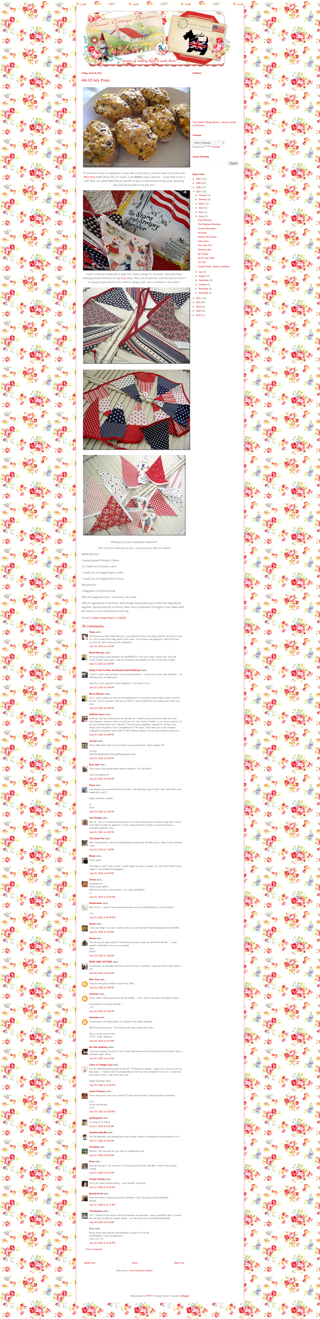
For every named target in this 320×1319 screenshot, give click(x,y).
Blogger (185, 1296)
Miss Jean (94, 764)
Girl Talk (202, 262)
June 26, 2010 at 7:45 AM (101, 955)
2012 (198, 302)
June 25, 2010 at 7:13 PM (101, 849)
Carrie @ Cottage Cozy (100, 1065)
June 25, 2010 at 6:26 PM (101, 811)
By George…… (205, 254)
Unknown (94, 994)
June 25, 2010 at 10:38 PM (102, 917)
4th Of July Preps (206, 258)
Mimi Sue (94, 979)
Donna (92, 938)
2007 (198, 179)
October (203, 284)
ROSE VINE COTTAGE (100, 962)
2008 (198, 183)
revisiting (202, 232)
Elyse (92, 785)
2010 (198, 191)
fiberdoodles (95, 903)
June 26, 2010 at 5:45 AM (101, 932)
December (204, 293)
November (204, 288)
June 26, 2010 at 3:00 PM (101, 987)
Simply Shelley (97, 1179)
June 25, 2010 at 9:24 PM (101, 873)
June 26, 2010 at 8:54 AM (101, 973)
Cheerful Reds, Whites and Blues (214, 266)
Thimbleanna (96, 1211)
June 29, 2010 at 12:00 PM (102, 1243)
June (201, 216)
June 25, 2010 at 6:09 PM (101, 734)
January (203, 195)
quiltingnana (95, 1118)
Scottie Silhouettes (207, 228)
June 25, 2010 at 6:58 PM (101, 832)
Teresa (92, 879)
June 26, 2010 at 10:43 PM (102, 1085)
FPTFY (149, 1296)
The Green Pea (96, 838)
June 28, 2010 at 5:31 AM (101, 1222)
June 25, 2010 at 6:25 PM (101, 758)
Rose (91, 1161)
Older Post (179, 1263)
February (203, 199)
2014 (198, 311)
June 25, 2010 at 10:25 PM (102, 897)
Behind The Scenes (207, 237)
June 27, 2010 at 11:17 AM (102, 1205)
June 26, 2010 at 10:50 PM (102, 1111)
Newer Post (89, 1263)
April (201, 208)
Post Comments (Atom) (141, 1270)
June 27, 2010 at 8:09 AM (101, 1155)
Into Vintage (95, 818)
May (201, 212)
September (204, 280)
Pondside (94, 1147)
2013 (198, 306)
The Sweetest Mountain (209, 224)
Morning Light (204, 249)
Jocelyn (93, 741)
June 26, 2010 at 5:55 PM (101, 1011)
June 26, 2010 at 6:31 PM (101, 1041)
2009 (198, 187)
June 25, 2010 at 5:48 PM (101, 664)
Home (135, 1263)
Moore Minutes (96, 652)
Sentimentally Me (98, 1132)
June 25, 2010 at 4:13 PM (101, 646)
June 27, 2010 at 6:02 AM (101, 1141)
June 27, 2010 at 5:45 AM (101, 1126)
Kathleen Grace (97, 714)
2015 (198, 315)
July (201, 272)
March (202, 203)
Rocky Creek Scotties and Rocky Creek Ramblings (115, 670)
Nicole (92, 924)
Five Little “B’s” (205, 245)
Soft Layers (203, 241)
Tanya (92, 632)
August (202, 276)
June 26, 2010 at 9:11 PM (101, 1058)
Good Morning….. (206, 220)
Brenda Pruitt (96, 1193)
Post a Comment (94, 1249)
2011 (198, 298)
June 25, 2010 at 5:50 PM (101, 708)
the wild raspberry (98, 1047)
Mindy (92, 856)
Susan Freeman (97, 1091)
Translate (215, 147)
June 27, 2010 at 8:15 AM (101, 1173)
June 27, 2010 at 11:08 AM (102, 1187)
